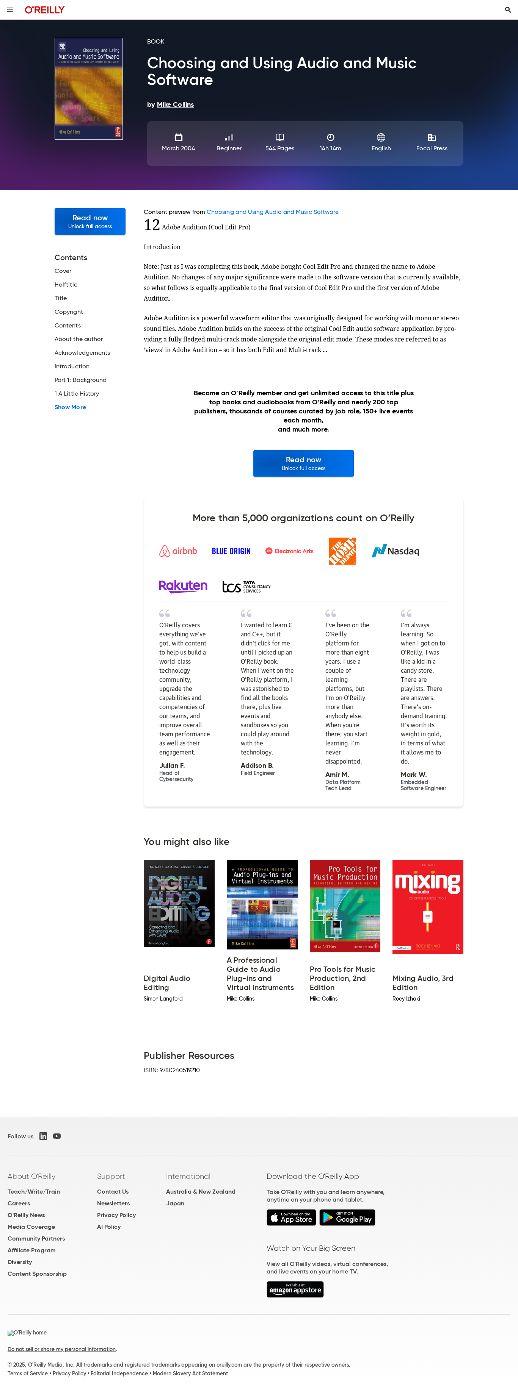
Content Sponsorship (37, 1274)
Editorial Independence (119, 1373)
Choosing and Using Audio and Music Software (273, 211)
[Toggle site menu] (10, 10)
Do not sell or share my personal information (62, 1349)
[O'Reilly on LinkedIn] (43, 1136)
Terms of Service (28, 1373)
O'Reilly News (26, 1215)
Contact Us (113, 1192)
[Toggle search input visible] (508, 10)
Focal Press (432, 148)
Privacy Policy (116, 1215)
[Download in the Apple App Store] (291, 1224)
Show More (70, 407)
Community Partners (36, 1238)
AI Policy (109, 1227)
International (188, 1176)
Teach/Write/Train (34, 1192)
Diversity (20, 1262)
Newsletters (113, 1203)
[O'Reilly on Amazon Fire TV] (295, 1296)
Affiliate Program (32, 1250)
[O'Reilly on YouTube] (57, 1136)
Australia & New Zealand (200, 1192)
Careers (19, 1203)
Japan (175, 1203)
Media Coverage (31, 1227)
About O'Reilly (31, 1176)
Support (111, 1176)
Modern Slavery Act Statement (190, 1373)
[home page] (45, 10)
